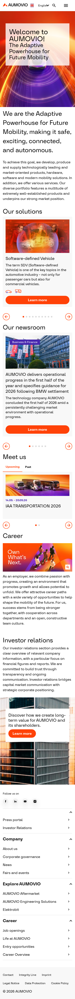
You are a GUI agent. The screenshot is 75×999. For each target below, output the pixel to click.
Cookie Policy (60, 983)
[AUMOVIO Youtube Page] (25, 801)
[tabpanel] (37, 500)
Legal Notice (11, 983)
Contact (8, 975)
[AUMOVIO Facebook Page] (5, 801)
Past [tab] (28, 467)
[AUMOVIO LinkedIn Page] (15, 801)
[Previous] (6, 316)
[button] (66, 5)
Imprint (46, 975)
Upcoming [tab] (13, 467)
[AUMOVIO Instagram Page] (35, 801)
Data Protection (35, 983)
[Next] (68, 316)
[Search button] (54, 5)
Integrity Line (27, 975)
